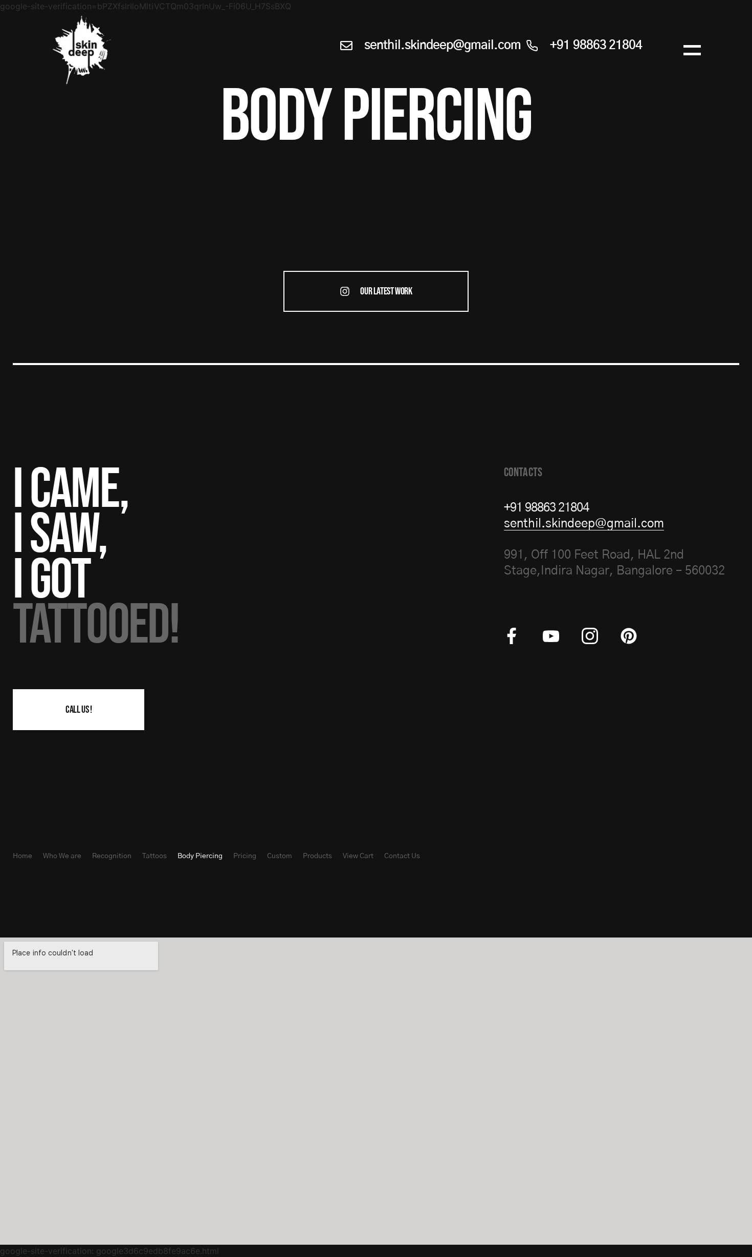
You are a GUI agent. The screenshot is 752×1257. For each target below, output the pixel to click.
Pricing (244, 856)
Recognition (111, 856)
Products (317, 856)
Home (22, 856)
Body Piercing (200, 856)
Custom (279, 856)
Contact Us (402, 856)
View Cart (358, 856)
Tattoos (154, 856)
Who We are (62, 856)
